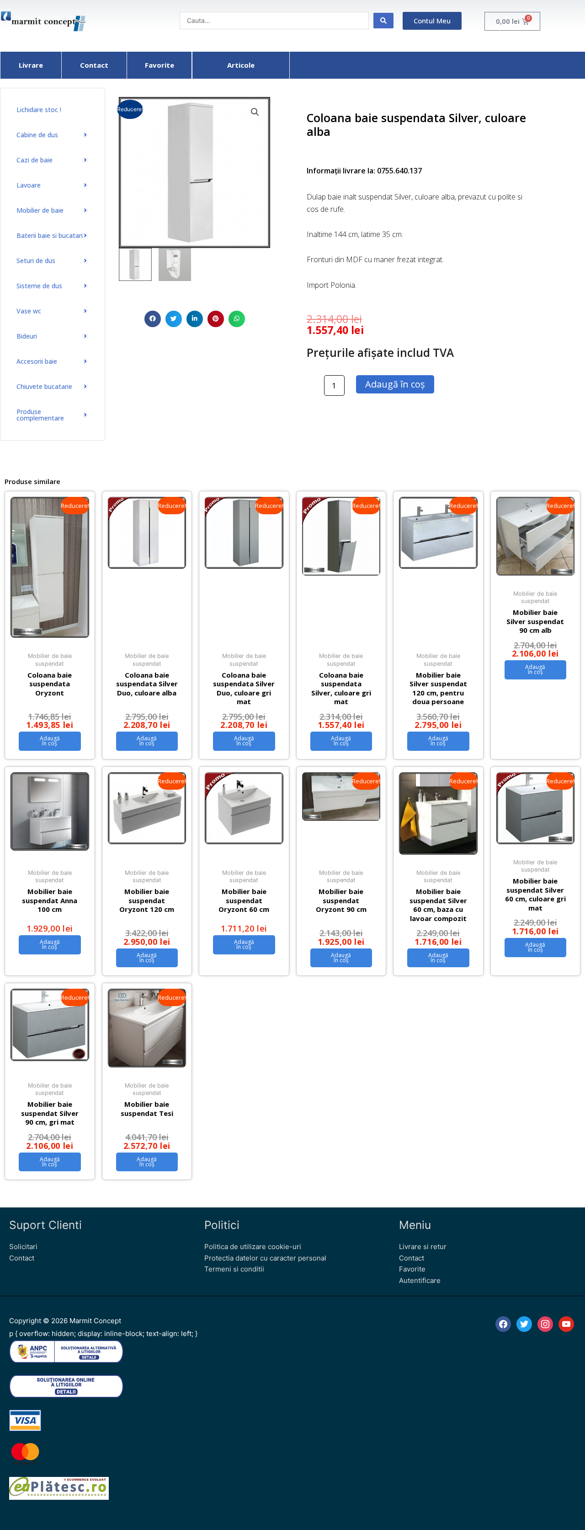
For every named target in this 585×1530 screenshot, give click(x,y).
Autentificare (420, 1280)
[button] (152, 319)
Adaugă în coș (395, 384)
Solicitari (23, 1246)
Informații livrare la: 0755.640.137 (364, 171)
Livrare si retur (423, 1246)
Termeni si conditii (234, 1269)
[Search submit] (383, 20)
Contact (21, 1258)
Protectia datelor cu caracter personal (265, 1258)
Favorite (412, 1269)
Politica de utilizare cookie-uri (252, 1246)
